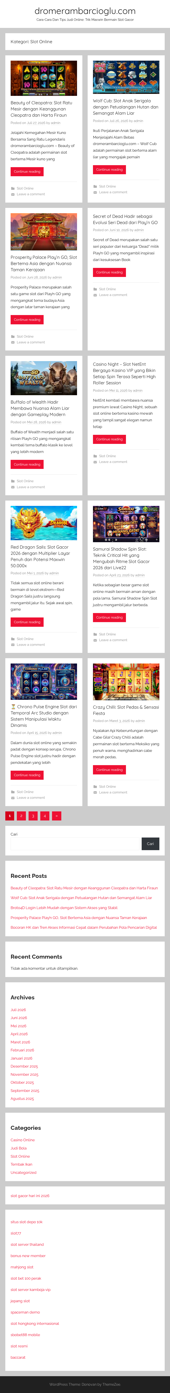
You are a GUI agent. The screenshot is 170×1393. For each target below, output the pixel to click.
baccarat (18, 1357)
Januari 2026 (21, 1058)
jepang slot (20, 1301)
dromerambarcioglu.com (85, 10)
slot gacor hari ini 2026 (30, 1196)
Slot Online (25, 188)
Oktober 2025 (22, 1082)
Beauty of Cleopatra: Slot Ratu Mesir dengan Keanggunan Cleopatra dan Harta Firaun (41, 109)
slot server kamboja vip (30, 1289)
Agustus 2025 (22, 1098)
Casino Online (23, 1140)
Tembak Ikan (21, 1164)
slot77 (16, 1233)
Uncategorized (24, 1172)
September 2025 (25, 1090)
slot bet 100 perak (26, 1278)
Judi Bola (19, 1148)
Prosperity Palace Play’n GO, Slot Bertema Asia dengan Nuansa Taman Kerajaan (44, 263)
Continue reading (27, 172)
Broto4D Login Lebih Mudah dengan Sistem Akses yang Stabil (64, 907)
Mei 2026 (18, 1026)
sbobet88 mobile (25, 1335)
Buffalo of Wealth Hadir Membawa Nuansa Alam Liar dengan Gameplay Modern (40, 408)
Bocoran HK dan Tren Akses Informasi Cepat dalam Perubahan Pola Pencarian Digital (84, 927)
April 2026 (19, 1034)
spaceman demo (25, 1312)
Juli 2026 (18, 1010)
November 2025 (24, 1074)
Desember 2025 (24, 1066)
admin (55, 123)
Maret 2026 (20, 1042)
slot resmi (19, 1346)
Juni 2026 (19, 1018)
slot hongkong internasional (35, 1323)
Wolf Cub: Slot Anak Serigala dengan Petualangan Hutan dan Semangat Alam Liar (125, 107)
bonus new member (28, 1256)
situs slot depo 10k (26, 1222)
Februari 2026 (22, 1050)
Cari (14, 834)
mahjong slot (22, 1267)
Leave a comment (31, 194)
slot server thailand (27, 1244)
